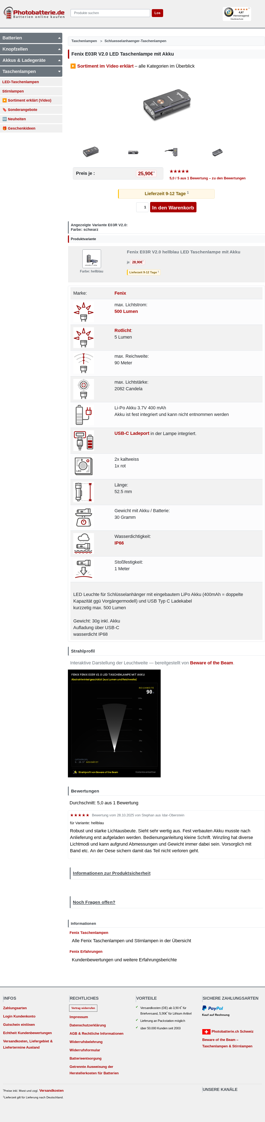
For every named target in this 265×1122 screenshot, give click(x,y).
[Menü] (249, 9)
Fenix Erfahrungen (86, 951)
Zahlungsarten (15, 1008)
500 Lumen (126, 311)
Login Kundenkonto (19, 1016)
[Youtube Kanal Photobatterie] (203, 1099)
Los (157, 13)
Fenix (120, 293)
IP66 (119, 543)
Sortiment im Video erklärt (105, 66)
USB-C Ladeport (131, 433)
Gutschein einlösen (19, 1025)
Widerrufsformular (85, 1050)
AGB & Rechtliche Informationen (96, 1034)
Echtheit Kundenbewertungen (27, 1033)
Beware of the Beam (211, 662)
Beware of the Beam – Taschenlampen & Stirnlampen (227, 1043)
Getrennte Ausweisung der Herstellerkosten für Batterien (94, 1070)
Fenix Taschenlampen (89, 932)
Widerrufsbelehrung (86, 1042)
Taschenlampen (84, 41)
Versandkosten (51, 1091)
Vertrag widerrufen (83, 1008)
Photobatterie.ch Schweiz (232, 1031)
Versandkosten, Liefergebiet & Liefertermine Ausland (28, 1044)
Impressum (79, 1017)
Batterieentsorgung (85, 1058)
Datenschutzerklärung (88, 1025)
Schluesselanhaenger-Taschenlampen (135, 41)
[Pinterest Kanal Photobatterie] (211, 1099)
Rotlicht (122, 330)
